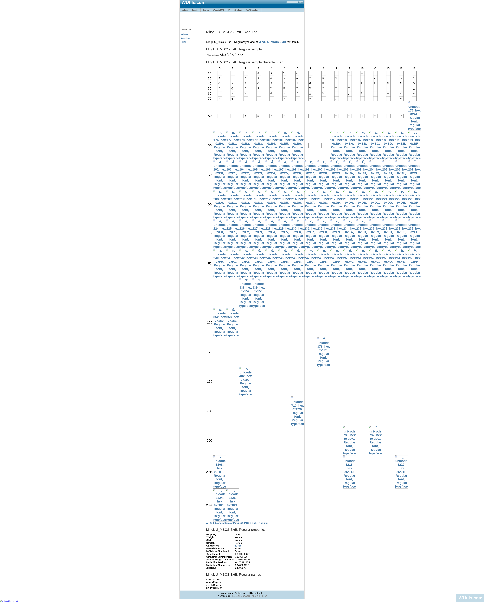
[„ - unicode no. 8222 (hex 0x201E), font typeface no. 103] (401, 486)
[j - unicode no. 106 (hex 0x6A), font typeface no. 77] (349, 94)
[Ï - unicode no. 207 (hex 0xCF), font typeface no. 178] (414, 187)
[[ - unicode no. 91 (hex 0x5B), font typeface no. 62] (362, 89)
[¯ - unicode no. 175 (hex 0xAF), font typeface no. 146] (414, 128)
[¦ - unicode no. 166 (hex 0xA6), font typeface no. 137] (297, 117)
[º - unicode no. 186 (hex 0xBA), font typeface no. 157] (349, 158)
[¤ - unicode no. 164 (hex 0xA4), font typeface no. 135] (271, 117)
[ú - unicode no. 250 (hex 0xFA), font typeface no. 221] (349, 276)
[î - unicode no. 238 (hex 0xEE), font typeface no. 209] (401, 246)
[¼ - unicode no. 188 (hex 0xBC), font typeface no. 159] (375, 158)
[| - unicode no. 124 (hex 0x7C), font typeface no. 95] (375, 100)
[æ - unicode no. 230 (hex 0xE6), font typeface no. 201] (297, 246)
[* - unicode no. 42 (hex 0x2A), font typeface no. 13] (349, 74)
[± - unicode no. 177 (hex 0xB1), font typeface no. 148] (232, 158)
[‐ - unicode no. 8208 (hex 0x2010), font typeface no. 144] (219, 486)
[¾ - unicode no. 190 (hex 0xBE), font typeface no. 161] (401, 158)
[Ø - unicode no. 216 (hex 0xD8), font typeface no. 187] (323, 217)
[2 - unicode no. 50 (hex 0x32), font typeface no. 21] (246, 79)
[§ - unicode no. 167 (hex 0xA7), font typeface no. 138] (310, 117)
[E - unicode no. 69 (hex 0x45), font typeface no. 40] (284, 84)
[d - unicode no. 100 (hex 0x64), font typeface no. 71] (271, 94)
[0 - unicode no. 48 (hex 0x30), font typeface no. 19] (220, 79)
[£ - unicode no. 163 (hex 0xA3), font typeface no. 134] (258, 117)
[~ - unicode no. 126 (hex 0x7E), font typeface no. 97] (401, 100)
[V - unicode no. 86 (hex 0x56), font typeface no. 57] (297, 89)
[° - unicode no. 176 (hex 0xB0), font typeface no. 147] (219, 158)
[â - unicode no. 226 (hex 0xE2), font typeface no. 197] (245, 246)
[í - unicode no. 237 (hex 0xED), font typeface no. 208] (388, 246)
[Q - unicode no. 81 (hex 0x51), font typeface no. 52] (233, 89)
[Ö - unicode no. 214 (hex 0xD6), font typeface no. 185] (297, 217)
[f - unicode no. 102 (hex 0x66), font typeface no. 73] (297, 94)
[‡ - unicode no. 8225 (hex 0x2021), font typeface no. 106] (232, 519)
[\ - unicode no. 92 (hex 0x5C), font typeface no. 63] (375, 89)
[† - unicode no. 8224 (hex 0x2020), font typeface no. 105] (219, 519)
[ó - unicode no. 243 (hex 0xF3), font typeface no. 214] (258, 276)
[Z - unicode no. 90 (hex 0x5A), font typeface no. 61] (349, 89)
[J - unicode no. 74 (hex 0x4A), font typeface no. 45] (349, 84)
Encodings (185, 38)
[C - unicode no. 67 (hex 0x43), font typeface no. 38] (258, 84)
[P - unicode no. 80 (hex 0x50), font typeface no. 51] (220, 89)
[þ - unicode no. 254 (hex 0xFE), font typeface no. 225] (401, 276)
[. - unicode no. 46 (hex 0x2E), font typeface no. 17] (401, 74)
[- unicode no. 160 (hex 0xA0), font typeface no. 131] (220, 117)
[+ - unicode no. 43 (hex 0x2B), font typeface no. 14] (362, 74)
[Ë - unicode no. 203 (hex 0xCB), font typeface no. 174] (362, 187)
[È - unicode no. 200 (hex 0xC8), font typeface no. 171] (323, 187)
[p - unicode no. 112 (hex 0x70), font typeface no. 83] (220, 100)
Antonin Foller (259, 596)
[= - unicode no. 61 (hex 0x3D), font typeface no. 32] (388, 79)
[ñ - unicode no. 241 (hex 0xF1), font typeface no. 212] (232, 276)
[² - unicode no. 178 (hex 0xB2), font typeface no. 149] (245, 158)
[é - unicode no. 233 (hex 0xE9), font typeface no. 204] (336, 246)
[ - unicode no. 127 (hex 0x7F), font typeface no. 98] (414, 100)
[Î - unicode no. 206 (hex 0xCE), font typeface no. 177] (401, 187)
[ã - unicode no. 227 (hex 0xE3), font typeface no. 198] (258, 246)
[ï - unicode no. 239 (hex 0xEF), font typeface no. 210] (414, 246)
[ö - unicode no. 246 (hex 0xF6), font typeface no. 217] (297, 276)
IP (229, 10)
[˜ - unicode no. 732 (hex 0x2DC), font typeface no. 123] (375, 453)
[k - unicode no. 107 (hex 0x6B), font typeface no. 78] (362, 94)
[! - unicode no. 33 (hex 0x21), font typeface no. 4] (233, 74)
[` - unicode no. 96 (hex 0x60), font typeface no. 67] (220, 94)
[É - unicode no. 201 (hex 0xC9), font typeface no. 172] (336, 187)
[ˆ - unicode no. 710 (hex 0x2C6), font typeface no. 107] (297, 424)
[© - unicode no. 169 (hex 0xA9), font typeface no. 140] (336, 117)
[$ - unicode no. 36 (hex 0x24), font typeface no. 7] (271, 74)
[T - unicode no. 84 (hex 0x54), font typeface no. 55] (271, 89)
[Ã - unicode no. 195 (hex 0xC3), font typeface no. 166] (258, 187)
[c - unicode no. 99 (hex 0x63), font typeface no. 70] (258, 94)
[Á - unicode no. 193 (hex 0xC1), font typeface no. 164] (232, 187)
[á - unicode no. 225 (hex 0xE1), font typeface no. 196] (232, 246)
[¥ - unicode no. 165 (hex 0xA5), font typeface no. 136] (284, 117)
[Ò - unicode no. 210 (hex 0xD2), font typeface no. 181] (245, 217)
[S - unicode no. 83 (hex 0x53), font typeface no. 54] (258, 89)
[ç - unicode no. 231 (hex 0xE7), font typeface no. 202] (310, 246)
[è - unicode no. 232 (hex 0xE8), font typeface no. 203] (323, 246)
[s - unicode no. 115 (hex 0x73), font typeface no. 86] (258, 100)
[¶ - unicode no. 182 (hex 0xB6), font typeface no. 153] (297, 158)
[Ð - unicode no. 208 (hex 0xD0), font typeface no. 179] (219, 217)
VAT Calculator (252, 10)
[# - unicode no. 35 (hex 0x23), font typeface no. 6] (258, 74)
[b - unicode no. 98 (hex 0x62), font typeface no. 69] (246, 94)
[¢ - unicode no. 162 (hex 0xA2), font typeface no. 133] (246, 117)
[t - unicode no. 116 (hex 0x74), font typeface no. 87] (271, 100)
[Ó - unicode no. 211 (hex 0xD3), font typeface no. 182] (258, 217)
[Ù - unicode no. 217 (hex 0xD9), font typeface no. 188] (336, 217)
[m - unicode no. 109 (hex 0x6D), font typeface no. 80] (388, 94)
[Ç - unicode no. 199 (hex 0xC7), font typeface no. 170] (310, 187)
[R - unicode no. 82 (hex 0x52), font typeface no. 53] (246, 89)
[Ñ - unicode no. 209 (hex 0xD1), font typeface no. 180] (232, 217)
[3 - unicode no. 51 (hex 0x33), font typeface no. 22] (258, 79)
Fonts (183, 42)
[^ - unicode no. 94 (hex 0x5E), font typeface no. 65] (401, 89)
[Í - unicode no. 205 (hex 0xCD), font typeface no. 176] (388, 187)
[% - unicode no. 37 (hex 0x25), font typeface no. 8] (284, 74)
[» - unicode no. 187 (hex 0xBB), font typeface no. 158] (362, 158)
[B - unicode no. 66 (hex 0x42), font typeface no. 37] (246, 84)
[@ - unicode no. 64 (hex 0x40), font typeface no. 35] (220, 84)
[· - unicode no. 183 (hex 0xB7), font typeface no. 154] (310, 146)
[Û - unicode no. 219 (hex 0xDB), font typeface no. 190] (362, 217)
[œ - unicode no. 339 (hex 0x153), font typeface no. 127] (258, 305)
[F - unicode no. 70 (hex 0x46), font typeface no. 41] (297, 84)
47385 (238, 545)
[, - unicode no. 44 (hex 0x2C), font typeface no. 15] (375, 74)
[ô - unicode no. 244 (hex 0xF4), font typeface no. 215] (271, 276)
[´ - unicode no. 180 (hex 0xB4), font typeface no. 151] (271, 158)
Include (185, 10)
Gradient (238, 10)
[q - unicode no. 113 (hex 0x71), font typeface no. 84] (233, 100)
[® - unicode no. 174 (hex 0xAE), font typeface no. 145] (401, 117)
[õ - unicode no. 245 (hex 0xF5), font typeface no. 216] (284, 276)
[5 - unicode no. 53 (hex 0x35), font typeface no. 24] (284, 79)
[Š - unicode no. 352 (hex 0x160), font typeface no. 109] (219, 335)
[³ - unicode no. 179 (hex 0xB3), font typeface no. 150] (258, 158)
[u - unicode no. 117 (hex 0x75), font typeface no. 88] (284, 100)
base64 (195, 10)
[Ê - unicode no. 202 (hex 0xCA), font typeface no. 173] (349, 187)
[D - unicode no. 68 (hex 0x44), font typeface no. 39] (271, 84)
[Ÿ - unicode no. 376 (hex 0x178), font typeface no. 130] (323, 365)
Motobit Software (241, 596)
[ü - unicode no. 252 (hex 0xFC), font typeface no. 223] (375, 276)
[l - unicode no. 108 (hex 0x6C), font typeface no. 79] (375, 94)
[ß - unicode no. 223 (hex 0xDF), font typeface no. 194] (414, 217)
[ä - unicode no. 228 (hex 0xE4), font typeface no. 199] (271, 246)
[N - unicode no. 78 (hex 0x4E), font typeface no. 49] (401, 84)
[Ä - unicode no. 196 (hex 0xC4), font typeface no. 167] (271, 187)
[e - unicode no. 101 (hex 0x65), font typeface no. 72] (284, 94)
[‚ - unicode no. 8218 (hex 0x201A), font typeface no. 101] (349, 486)
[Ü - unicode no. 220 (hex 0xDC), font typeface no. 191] (375, 217)
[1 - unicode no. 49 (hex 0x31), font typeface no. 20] (233, 79)
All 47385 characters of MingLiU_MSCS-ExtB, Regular (237, 523)
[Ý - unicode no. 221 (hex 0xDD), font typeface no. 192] (388, 217)
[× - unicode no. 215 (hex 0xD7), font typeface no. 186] (310, 217)
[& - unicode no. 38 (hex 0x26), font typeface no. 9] (297, 74)
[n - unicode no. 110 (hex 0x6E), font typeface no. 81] (401, 94)
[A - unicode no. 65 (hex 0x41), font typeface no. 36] (233, 84)
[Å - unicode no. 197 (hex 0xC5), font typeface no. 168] (284, 187)
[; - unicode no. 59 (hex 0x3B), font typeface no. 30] (362, 79)
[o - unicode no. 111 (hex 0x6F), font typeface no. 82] (414, 94)
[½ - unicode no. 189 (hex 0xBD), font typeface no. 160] (388, 158)
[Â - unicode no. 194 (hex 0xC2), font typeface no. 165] (245, 187)
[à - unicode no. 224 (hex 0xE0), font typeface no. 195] (219, 246)
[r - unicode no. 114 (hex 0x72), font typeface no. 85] (246, 100)
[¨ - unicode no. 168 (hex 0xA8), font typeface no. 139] (323, 117)
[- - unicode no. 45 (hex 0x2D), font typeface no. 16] (388, 74)
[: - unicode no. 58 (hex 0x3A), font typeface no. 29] (349, 79)
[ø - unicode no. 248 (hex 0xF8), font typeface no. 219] (323, 276)
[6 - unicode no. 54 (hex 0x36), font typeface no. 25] (297, 79)
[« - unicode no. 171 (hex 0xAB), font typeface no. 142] (362, 117)
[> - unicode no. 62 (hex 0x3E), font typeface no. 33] (401, 79)
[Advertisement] (242, 19)
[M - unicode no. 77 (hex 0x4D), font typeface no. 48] (388, 84)
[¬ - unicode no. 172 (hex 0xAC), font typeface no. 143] (375, 117)
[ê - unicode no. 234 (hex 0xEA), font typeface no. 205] (349, 246)
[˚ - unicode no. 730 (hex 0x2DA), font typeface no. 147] (349, 453)
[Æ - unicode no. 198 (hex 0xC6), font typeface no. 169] (297, 187)
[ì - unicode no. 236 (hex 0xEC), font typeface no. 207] (375, 246)
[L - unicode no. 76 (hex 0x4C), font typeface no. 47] (375, 84)
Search (206, 10)
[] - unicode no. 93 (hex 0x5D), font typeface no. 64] (388, 89)
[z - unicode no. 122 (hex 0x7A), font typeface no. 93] (349, 100)
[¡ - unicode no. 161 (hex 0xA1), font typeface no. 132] (233, 117)
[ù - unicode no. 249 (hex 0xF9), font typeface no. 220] (336, 276)
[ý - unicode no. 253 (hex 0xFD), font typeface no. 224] (388, 276)
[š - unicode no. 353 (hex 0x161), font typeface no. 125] (232, 335)
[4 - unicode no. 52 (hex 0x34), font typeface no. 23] (271, 79)
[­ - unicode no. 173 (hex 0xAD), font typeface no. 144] (388, 117)
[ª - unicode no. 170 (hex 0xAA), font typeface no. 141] (349, 117)
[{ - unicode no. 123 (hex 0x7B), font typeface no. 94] (362, 100)
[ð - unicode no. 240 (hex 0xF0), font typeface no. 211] (219, 276)
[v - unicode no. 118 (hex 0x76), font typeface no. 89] (297, 100)
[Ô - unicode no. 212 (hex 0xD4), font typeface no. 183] (271, 217)
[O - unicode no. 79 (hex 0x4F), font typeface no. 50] (414, 84)
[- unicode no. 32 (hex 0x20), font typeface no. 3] (220, 74)
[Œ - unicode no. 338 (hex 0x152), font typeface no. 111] (245, 305)
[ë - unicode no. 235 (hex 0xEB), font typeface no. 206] (362, 246)
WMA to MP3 (218, 10)
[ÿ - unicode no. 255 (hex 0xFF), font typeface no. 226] (414, 276)
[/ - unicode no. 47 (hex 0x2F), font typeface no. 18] (414, 74)
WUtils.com (470, 597)
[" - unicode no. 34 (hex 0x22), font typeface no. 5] (246, 74)
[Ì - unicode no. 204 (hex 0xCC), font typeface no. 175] (375, 187)
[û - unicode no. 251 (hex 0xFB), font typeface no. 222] (362, 276)
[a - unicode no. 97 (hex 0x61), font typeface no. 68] (233, 94)
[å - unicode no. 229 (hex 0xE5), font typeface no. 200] (284, 246)
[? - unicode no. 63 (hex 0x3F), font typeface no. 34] (414, 79)
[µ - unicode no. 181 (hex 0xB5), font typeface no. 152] (284, 158)
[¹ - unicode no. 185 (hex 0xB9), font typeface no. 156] (336, 158)
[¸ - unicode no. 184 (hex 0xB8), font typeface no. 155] (323, 146)
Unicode (184, 34)
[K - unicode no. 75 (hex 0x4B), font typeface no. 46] (362, 84)
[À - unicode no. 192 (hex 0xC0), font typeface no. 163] (219, 187)
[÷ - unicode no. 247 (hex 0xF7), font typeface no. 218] (310, 276)
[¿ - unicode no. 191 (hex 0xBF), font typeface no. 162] (414, 158)
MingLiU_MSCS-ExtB (272, 42)
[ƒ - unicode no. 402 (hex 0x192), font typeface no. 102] (245, 394)
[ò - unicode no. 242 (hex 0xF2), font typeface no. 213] (245, 276)
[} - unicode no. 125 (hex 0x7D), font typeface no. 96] (388, 100)
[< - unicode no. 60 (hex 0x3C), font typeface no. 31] (375, 79)
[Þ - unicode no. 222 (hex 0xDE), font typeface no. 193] (401, 217)
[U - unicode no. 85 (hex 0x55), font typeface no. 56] (284, 89)
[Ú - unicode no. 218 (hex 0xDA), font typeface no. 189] (349, 217)
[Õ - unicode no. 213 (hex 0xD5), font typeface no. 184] (284, 217)
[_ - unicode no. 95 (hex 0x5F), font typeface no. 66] (414, 89)
